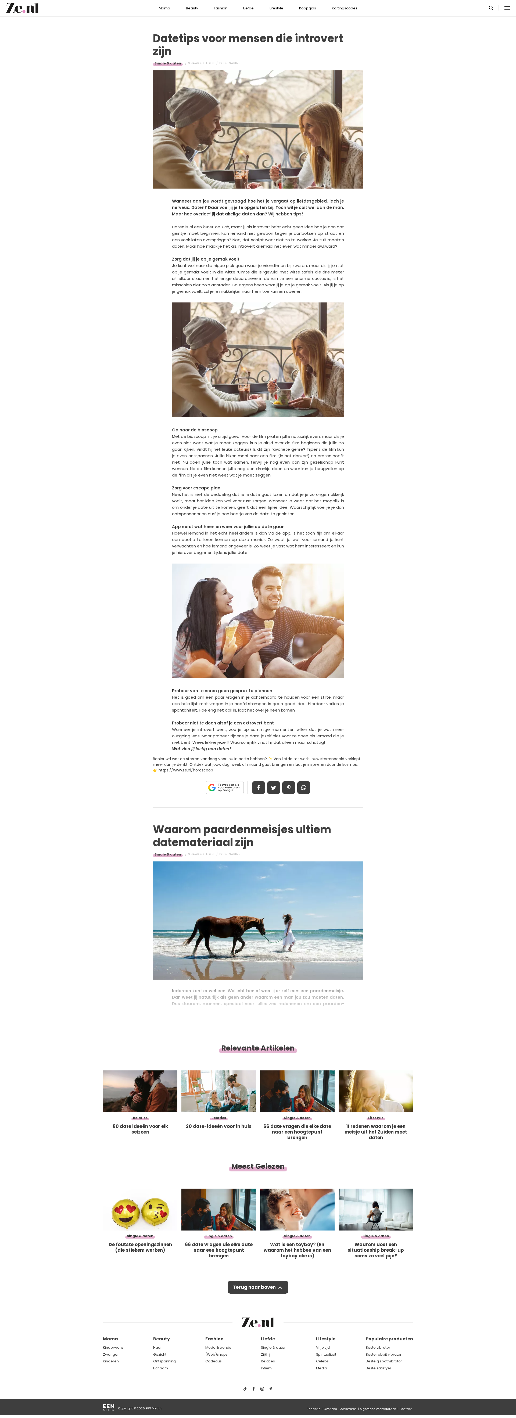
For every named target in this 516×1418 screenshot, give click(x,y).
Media (321, 1368)
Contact (405, 1409)
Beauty (192, 8)
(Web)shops (216, 1354)
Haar (157, 1347)
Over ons (330, 1409)
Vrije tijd (323, 1347)
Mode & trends (218, 1347)
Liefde (248, 8)
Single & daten (168, 63)
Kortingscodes (344, 8)
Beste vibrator (378, 1347)
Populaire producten (389, 1339)
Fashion (220, 8)
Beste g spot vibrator (384, 1361)
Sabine (234, 63)
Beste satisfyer (378, 1368)
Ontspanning (164, 1361)
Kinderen (111, 1361)
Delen (258, 787)
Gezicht (159, 1354)
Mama (164, 8)
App (303, 787)
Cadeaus (213, 1361)
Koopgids (307, 8)
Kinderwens (113, 1347)
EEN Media (154, 1408)
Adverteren (348, 1409)
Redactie (313, 1409)
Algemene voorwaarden (378, 1409)
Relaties (268, 1361)
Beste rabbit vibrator (384, 1354)
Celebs (322, 1361)
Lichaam (160, 1368)
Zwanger (111, 1354)
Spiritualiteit (326, 1354)
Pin (288, 787)
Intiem (266, 1368)
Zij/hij (265, 1354)
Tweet (273, 787)
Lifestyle (276, 8)
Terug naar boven (254, 1287)
